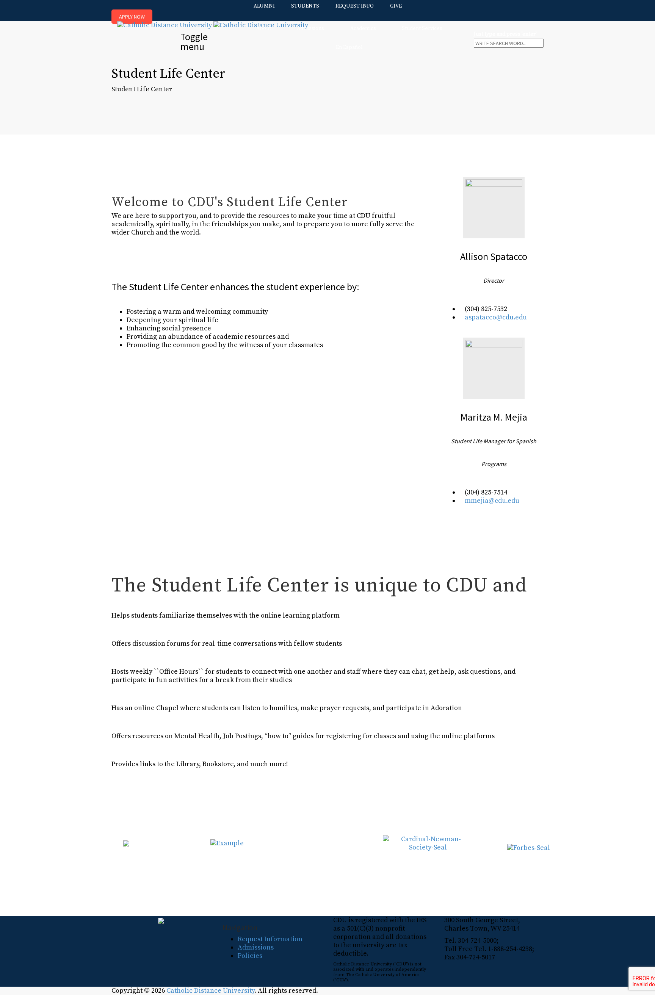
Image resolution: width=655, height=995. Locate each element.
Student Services (422, 28)
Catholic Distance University (210, 990)
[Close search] (476, 50)
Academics (363, 28)
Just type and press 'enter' (505, 34)
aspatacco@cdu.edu (496, 317)
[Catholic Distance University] (212, 24)
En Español (349, 47)
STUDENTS (305, 6)
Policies (250, 955)
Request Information (270, 939)
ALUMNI (264, 6)
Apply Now (132, 16)
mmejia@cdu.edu (492, 500)
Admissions (310, 28)
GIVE (396, 6)
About (263, 28)
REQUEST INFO (354, 6)
